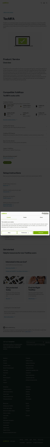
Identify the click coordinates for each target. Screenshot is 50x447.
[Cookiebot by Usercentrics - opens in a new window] (43, 214)
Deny (9, 232)
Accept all (41, 232)
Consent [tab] (9, 217)
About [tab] (41, 217)
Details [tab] (25, 217)
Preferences (24, 232)
